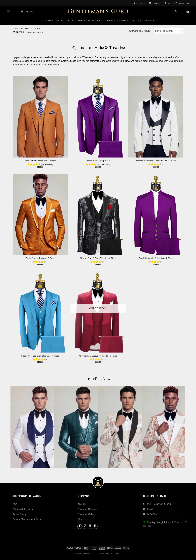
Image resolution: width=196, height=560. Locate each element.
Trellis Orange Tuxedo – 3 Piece (40, 258)
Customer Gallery (87, 514)
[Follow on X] (90, 526)
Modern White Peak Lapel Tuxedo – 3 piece (156, 161)
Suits (59, 20)
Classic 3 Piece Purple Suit (98, 161)
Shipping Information (23, 509)
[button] (8, 11)
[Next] (178, 418)
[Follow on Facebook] (79, 526)
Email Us (152, 509)
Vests (70, 20)
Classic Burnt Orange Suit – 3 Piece (40, 161)
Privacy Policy (104, 553)
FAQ (14, 504)
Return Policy (19, 514)
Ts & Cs (116, 553)
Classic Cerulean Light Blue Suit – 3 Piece (40, 356)
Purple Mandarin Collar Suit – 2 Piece (156, 258)
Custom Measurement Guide (27, 519)
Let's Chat (152, 514)
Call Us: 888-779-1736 (159, 504)
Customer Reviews (87, 509)
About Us (82, 504)
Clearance (148, 20)
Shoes (110, 20)
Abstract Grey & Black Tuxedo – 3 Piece (98, 258)
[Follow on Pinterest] (95, 526)
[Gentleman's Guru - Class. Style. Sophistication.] (98, 11)
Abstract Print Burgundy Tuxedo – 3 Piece (98, 356)
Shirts (81, 20)
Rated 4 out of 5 (35, 33)
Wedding (121, 20)
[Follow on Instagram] (85, 526)
